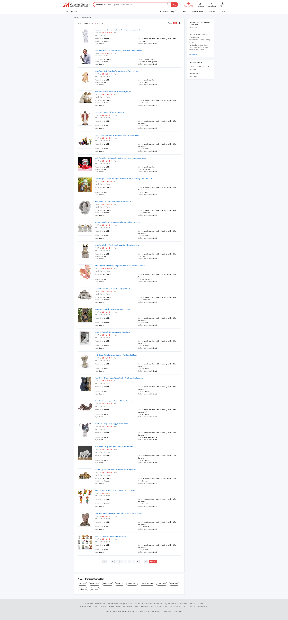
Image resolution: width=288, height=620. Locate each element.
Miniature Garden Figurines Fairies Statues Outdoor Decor (115, 490)
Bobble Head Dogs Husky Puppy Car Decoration (111, 424)
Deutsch (136, 606)
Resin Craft (192, 70)
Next (152, 562)
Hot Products (89, 604)
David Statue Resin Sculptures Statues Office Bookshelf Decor (116, 355)
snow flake (174, 584)
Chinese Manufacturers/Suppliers (117, 604)
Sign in (222, 6)
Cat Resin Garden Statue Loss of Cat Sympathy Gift (112, 288)
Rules (223, 11)
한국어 (159, 606)
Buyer (173, 11)
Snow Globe (193, 77)
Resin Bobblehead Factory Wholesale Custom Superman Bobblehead (118, 50)
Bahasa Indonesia (202, 606)
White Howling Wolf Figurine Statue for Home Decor (112, 332)
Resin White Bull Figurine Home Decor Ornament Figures (114, 447)
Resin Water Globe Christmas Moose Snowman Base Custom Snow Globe (120, 158)
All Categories (71, 11)
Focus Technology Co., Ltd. (129, 611)
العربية (152, 606)
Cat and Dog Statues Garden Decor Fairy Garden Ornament (115, 470)
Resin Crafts (94, 584)
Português (103, 606)
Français (111, 606)
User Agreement (156, 611)
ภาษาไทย (177, 606)
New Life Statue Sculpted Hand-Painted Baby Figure (113, 91)
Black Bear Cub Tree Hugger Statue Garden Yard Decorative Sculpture (119, 378)
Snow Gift (119, 584)
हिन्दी (171, 606)
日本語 (165, 606)
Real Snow (95, 589)
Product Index (183, 604)
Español (95, 606)
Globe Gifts (83, 589)
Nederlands (144, 606)
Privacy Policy (177, 611)
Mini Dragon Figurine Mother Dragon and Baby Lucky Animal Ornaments (120, 266)
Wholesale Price (147, 604)
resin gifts (82, 584)
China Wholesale (135, 604)
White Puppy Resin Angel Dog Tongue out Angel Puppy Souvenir (117, 71)
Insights (200, 604)
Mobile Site (192, 604)
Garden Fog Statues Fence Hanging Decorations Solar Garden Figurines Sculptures (123, 179)
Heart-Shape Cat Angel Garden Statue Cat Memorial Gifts (114, 201)
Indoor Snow (132, 584)
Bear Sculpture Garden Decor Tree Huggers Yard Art (112, 309)
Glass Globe (162, 584)
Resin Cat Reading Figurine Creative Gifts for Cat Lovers (114, 401)
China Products (100, 604)
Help (184, 11)
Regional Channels (170, 604)
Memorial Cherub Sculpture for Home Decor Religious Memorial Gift (118, 30)
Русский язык (120, 606)
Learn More (194, 54)
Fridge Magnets (194, 73)
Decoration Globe (147, 584)
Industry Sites (158, 604)
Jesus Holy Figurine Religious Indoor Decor (109, 112)
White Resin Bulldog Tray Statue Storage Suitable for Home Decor (117, 245)
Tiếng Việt (192, 606)
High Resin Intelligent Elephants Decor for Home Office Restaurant (117, 222)
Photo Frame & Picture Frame (199, 66)
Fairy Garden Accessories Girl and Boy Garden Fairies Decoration (117, 135)
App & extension (197, 11)
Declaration (167, 611)
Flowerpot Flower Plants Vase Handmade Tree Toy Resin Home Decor (119, 513)
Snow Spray (107, 584)
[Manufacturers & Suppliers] (75, 4)
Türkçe (184, 606)
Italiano (129, 606)
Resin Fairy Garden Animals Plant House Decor (111, 536)
